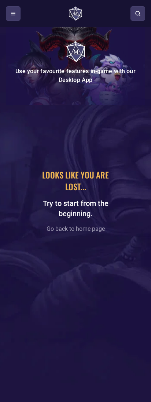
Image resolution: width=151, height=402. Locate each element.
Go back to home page (76, 228)
